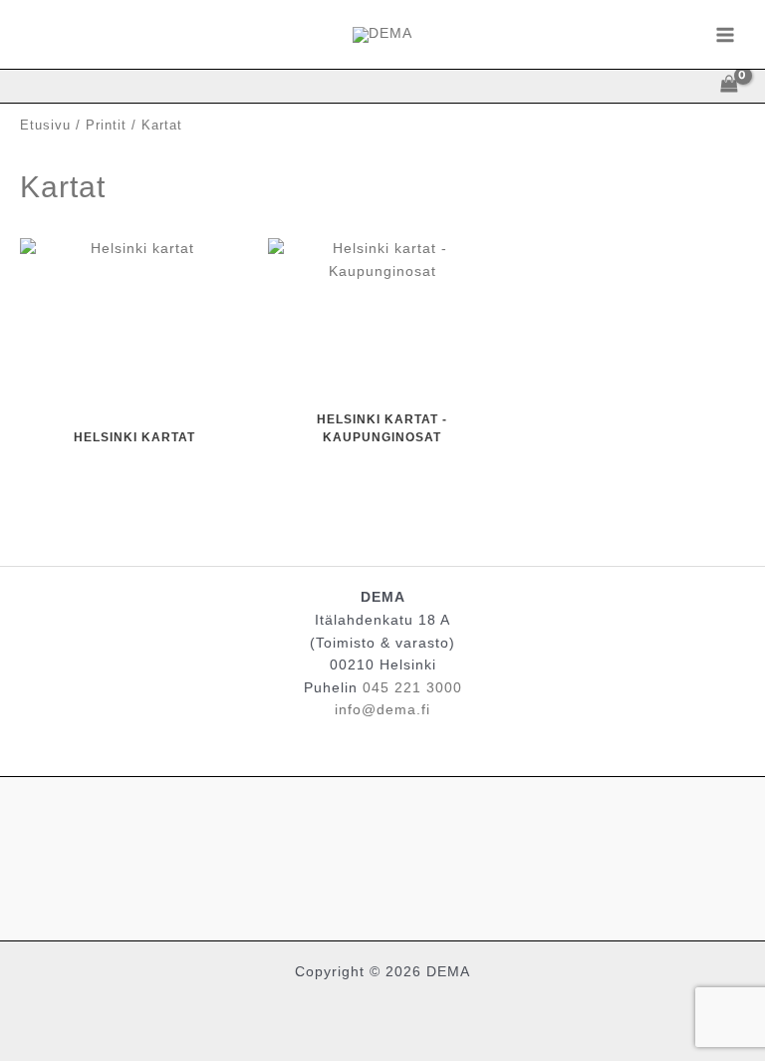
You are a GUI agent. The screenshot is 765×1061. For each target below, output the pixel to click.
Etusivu (45, 126)
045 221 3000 (412, 687)
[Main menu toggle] (725, 34)
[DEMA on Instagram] (383, 854)
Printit (106, 126)
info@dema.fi (382, 709)
